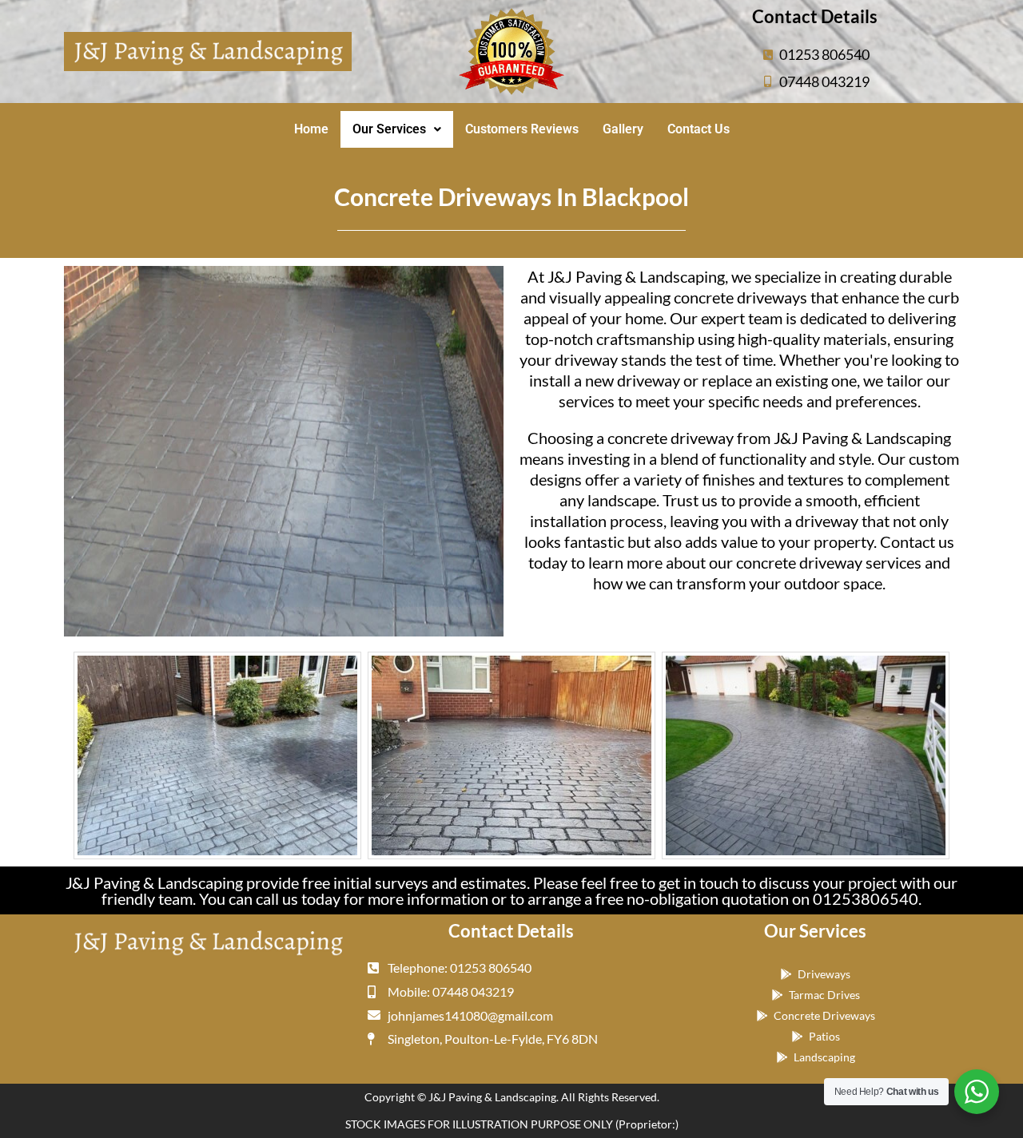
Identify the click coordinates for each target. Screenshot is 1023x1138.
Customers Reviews (522, 129)
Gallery (623, 129)
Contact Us (698, 129)
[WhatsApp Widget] (976, 1091)
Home (311, 129)
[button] (396, 129)
